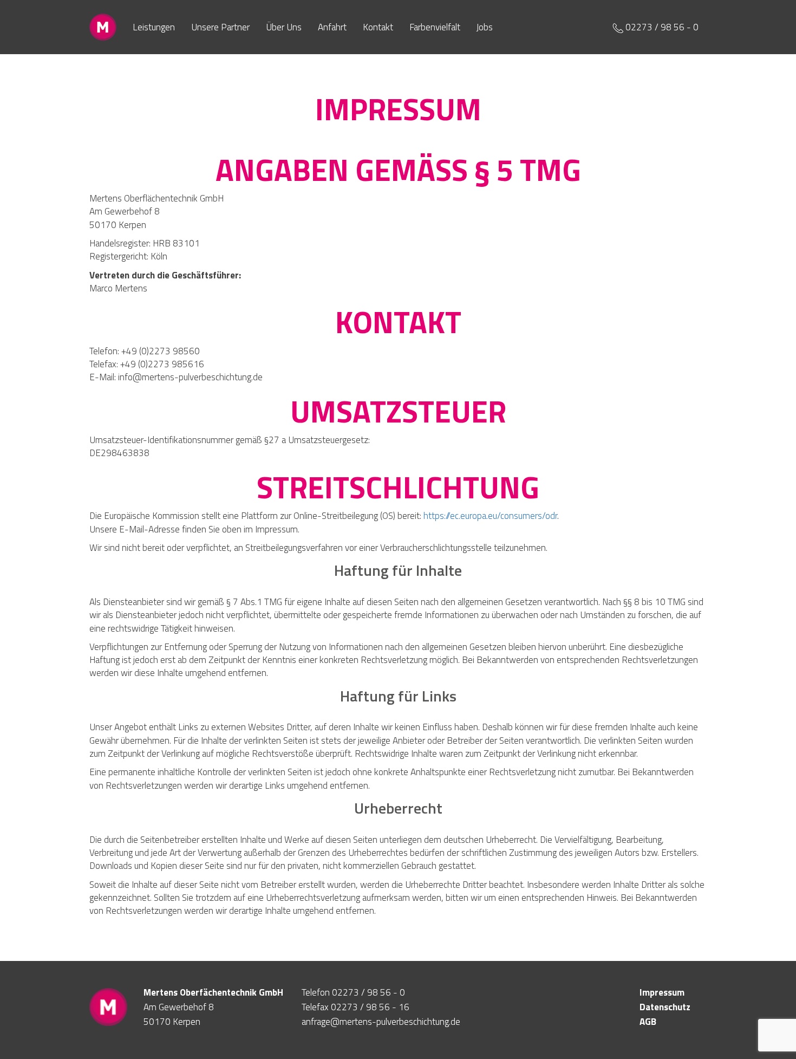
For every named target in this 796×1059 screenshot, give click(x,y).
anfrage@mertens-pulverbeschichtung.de (381, 1022)
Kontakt (378, 27)
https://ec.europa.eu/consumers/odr (490, 516)
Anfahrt (332, 27)
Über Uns (284, 27)
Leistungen (154, 27)
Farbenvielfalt (434, 27)
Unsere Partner (220, 27)
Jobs (485, 27)
